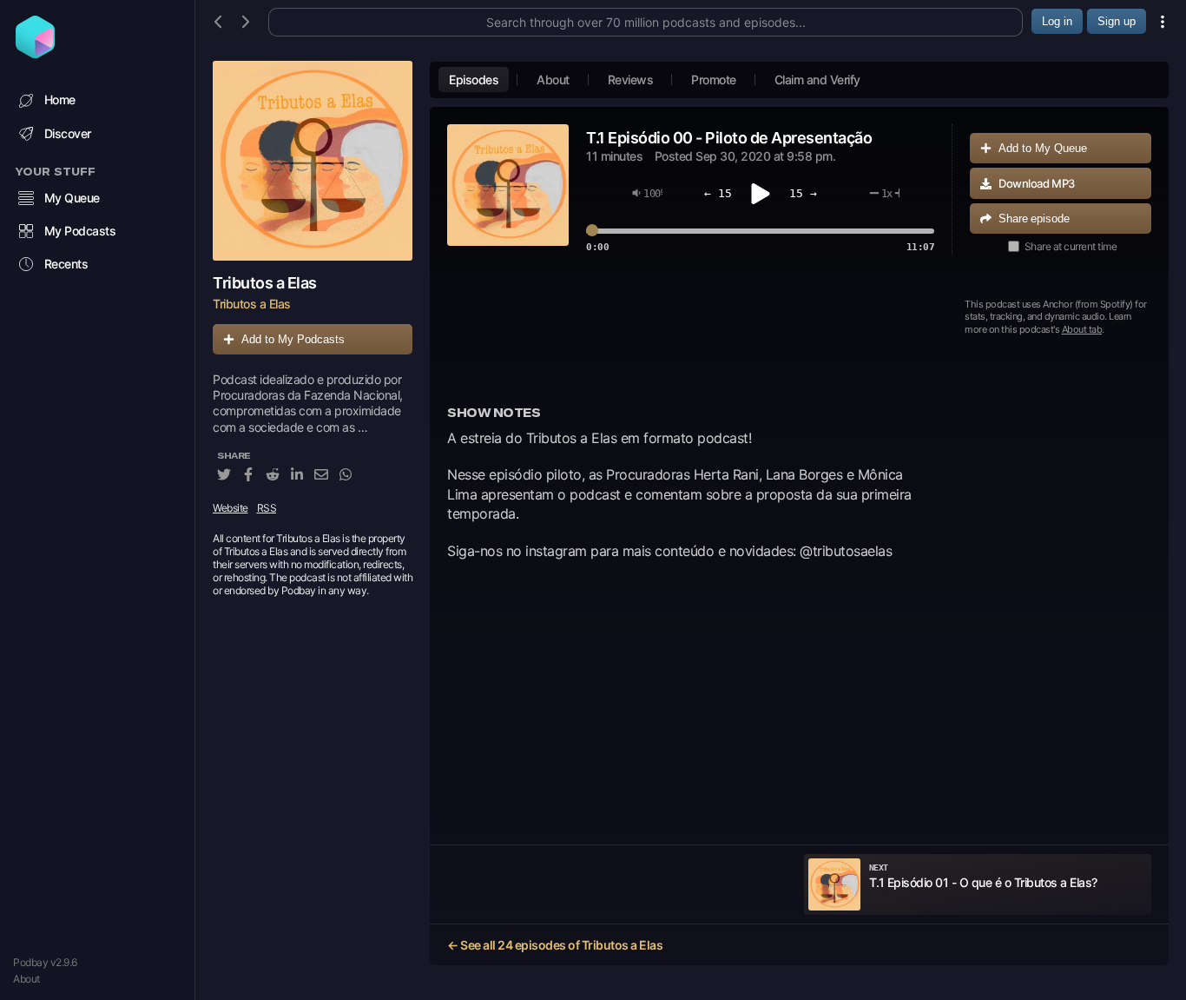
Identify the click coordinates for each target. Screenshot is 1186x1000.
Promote (713, 79)
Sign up (1116, 21)
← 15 (718, 193)
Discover (67, 133)
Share (1034, 218)
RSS (267, 507)
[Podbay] (35, 53)
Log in (1057, 21)
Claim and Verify (817, 79)
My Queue (72, 197)
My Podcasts (80, 230)
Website (230, 507)
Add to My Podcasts (293, 339)
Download (1036, 183)
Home (60, 99)
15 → (803, 193)
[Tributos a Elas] (312, 161)
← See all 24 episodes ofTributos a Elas (554, 944)
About (26, 978)
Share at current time (1071, 246)
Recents (66, 263)
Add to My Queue (1042, 148)
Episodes (473, 79)
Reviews (631, 79)
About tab (1082, 329)
